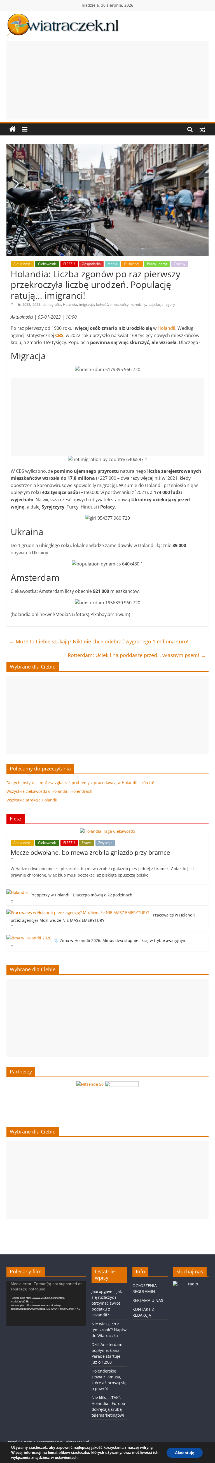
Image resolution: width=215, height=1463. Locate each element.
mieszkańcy (119, 304)
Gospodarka (91, 263)
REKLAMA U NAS (147, 1300)
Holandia (70, 304)
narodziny (138, 304)
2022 (26, 304)
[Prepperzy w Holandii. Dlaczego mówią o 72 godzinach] (17, 892)
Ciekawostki (47, 263)
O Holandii (132, 263)
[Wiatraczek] (12, 129)
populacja (155, 304)
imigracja (86, 304)
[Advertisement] (107, 80)
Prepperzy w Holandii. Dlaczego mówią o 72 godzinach (81, 895)
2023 (36, 304)
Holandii (166, 328)
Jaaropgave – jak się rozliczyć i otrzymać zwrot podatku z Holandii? (107, 1303)
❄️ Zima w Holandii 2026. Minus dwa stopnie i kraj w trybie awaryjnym (120, 940)
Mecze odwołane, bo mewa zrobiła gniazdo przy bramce (90, 852)
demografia (52, 304)
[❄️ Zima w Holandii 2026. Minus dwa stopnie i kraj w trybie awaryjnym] (28, 938)
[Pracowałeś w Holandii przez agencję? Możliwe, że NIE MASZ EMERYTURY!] (78, 912)
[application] (46, 1303)
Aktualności (22, 263)
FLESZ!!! (69, 263)
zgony (170, 304)
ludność (102, 304)
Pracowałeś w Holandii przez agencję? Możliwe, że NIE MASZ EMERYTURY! (103, 917)
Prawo (87, 842)
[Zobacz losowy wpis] (202, 129)
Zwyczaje (105, 842)
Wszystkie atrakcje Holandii (31, 800)
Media (112, 263)
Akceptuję (184, 1452)
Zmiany (179, 263)
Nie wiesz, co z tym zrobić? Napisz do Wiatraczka (109, 1329)
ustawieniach (66, 1457)
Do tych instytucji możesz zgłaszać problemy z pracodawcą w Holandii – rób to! (80, 782)
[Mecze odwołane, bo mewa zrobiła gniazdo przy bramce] (107, 831)
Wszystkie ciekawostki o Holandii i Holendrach (49, 791)
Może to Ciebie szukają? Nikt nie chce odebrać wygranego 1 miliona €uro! (98, 641)
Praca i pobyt (157, 263)
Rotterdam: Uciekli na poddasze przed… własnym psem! (137, 655)
